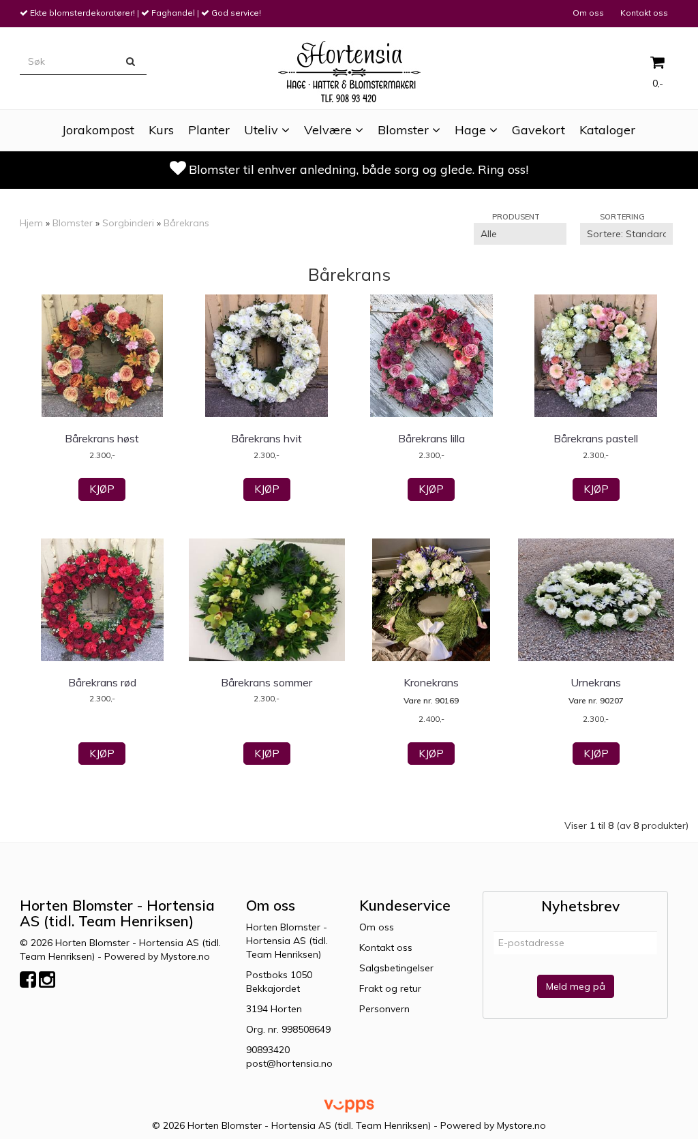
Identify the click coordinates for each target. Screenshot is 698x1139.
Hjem (31, 223)
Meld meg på (575, 986)
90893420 (268, 1050)
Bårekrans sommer (266, 682)
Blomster (72, 223)
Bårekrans (186, 223)
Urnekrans (596, 682)
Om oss (588, 12)
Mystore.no (185, 956)
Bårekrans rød (102, 682)
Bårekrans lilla (431, 438)
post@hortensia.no (289, 1063)
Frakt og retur (390, 988)
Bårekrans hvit (266, 438)
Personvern (384, 1009)
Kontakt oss (644, 12)
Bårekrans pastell (595, 438)
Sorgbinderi (128, 223)
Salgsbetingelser (396, 968)
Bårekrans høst (102, 438)
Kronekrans (431, 682)
